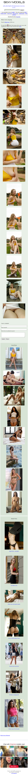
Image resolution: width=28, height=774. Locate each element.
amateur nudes (21, 13)
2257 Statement (14, 773)
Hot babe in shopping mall (14, 694)
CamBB (13, 12)
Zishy (20, 26)
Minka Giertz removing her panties (14, 604)
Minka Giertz (7, 22)
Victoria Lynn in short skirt (14, 666)
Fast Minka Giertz (14, 585)
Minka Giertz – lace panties (14, 551)
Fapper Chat (9, 13)
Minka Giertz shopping (6, 19)
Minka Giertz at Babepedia (5, 735)
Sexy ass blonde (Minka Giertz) (14, 638)
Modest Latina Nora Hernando (14, 728)
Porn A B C (18, 16)
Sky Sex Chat (15, 13)
